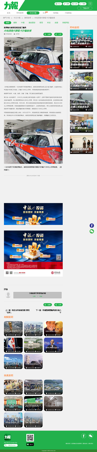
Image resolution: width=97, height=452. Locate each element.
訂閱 (76, 4)
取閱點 (55, 13)
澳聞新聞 (27, 18)
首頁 (8, 13)
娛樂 (56, 23)
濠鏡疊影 (32, 23)
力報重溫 (68, 13)
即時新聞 (20, 13)
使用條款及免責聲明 (76, 443)
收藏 (49, 34)
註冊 (34, 296)
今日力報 (33, 13)
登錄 (41, 296)
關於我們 (68, 443)
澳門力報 (6, 18)
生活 (45, 13)
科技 (49, 23)
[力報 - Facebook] (91, 225)
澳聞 (7, 23)
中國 (22, 23)
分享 (59, 34)
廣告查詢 (90, 443)
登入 (59, 4)
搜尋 (67, 4)
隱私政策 (85, 443)
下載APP (85, 8)
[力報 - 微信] (91, 231)
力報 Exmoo (11, 445)
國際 (15, 23)
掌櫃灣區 (65, 23)
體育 (41, 23)
